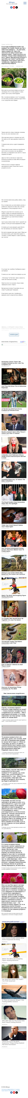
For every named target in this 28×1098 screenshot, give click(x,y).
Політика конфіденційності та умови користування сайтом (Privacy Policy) (11, 1090)
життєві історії (19, 66)
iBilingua (12, 2)
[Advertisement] (14, 25)
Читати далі (14, 334)
